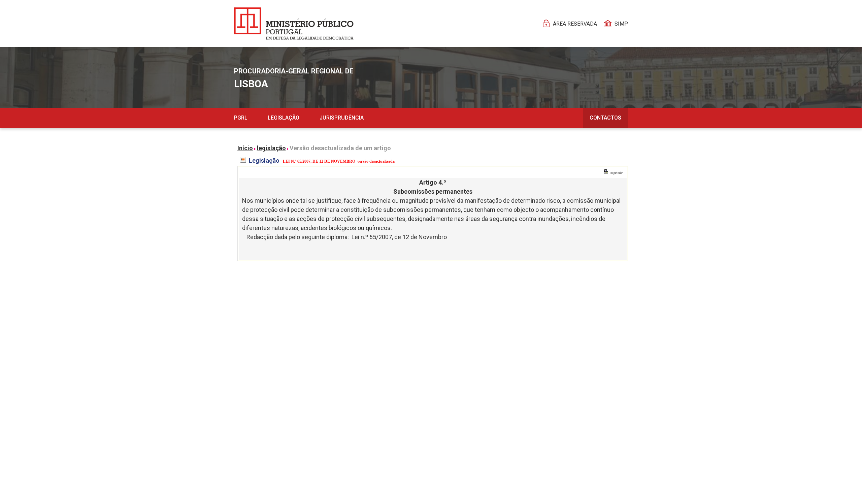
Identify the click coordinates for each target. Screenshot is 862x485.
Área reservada (575, 24)
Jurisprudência (342, 118)
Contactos (605, 118)
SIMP (621, 24)
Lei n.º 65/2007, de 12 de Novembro (399, 236)
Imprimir (616, 173)
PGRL (240, 118)
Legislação (283, 118)
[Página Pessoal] (294, 23)
